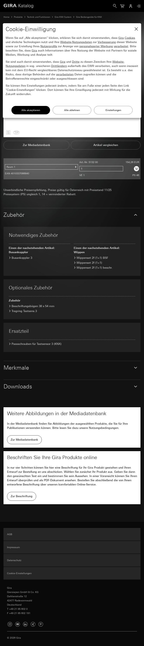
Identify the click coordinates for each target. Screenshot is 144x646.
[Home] (58, 5)
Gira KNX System (63, 17)
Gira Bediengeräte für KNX (89, 17)
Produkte (18, 17)
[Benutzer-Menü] (130, 6)
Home (6, 17)
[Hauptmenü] (137, 6)
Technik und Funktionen (38, 17)
